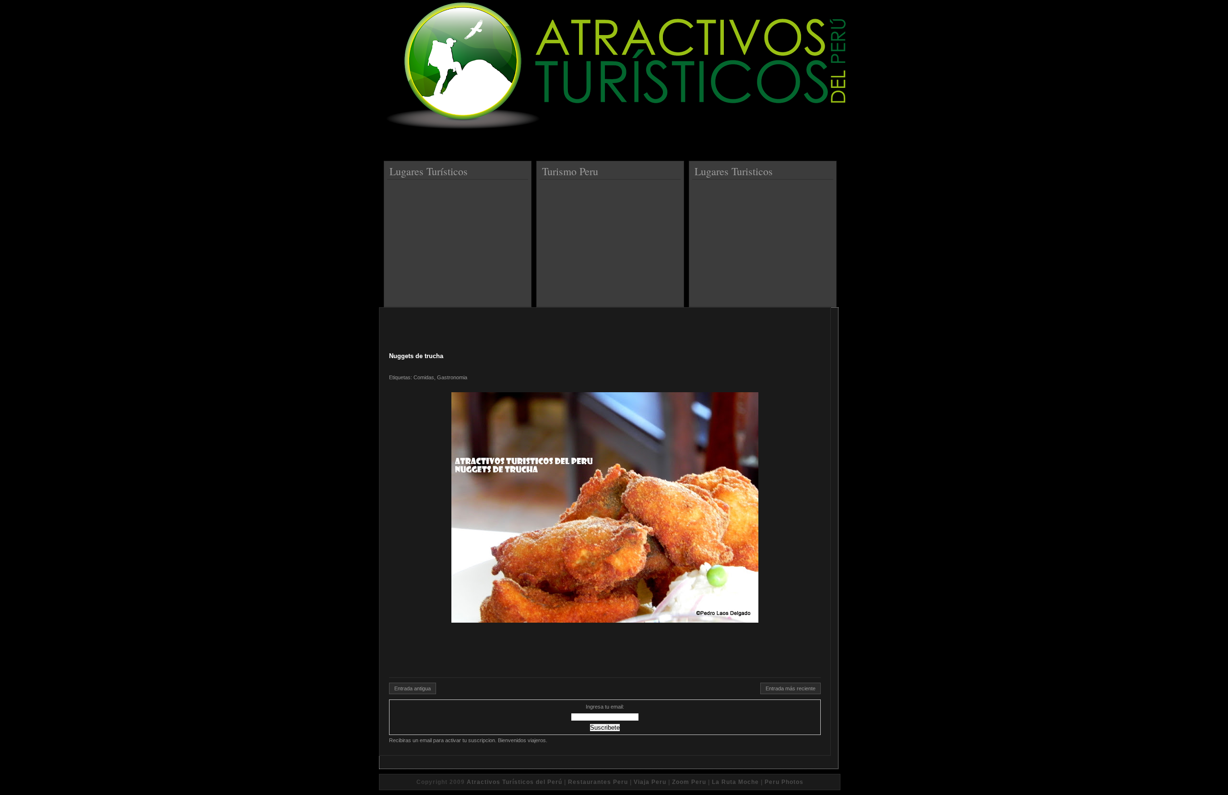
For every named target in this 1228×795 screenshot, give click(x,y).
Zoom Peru (689, 782)
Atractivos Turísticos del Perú (514, 782)
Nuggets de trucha (416, 356)
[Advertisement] (459, 240)
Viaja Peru (650, 782)
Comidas (423, 377)
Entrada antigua (412, 688)
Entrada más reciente (790, 688)
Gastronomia (452, 377)
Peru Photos (784, 782)
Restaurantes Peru (598, 782)
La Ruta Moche (735, 782)
